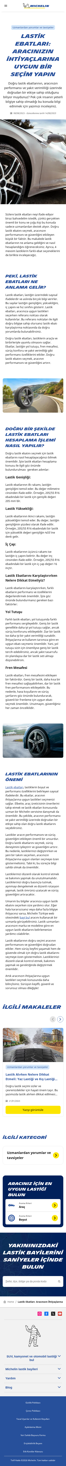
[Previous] (53, 1019)
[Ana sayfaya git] (36, 6)
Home (10, 1301)
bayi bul (25, 917)
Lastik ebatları (14, 787)
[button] (33, 1205)
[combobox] (33, 1281)
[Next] (60, 1019)
